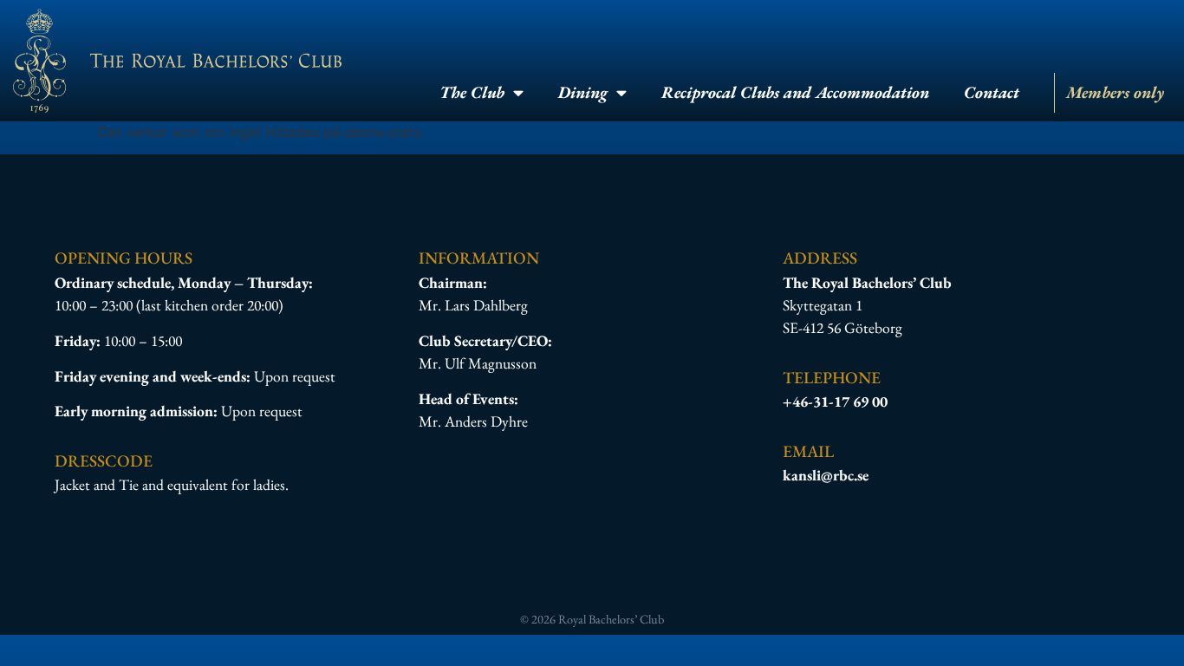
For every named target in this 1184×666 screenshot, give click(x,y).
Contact (991, 92)
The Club (471, 92)
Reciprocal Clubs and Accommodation (795, 92)
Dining (583, 92)
